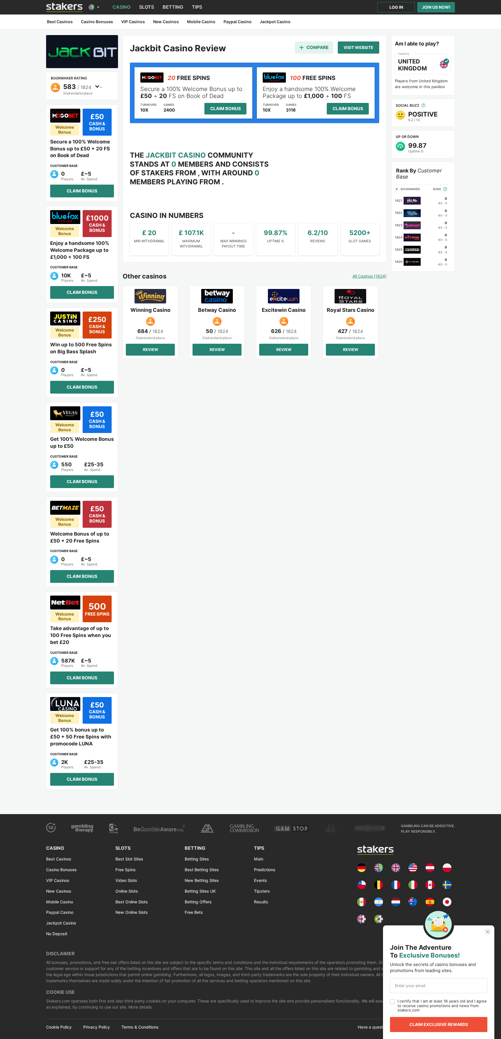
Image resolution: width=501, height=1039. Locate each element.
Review (150, 349)
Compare (317, 47)
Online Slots (126, 891)
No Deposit (56, 933)
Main (258, 858)
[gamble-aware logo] (159, 828)
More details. (140, 1007)
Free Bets (194, 912)
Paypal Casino (59, 912)
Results (261, 901)
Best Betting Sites (202, 869)
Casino (121, 7)
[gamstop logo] (291, 828)
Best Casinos (58, 858)
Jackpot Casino (61, 922)
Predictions (264, 869)
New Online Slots (131, 912)
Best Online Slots (131, 901)
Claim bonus (82, 191)
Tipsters (262, 891)
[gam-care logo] (113, 828)
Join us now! (436, 7)
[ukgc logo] (244, 828)
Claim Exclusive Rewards (438, 1024)
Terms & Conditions (140, 1027)
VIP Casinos (57, 880)
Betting (173, 7)
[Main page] (64, 7)
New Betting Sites (202, 880)
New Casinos (58, 891)
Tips (197, 7)
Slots (146, 7)
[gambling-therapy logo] (82, 828)
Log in (396, 7)
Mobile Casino (59, 901)
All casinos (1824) (369, 276)
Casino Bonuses (61, 869)
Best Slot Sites (129, 858)
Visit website (358, 47)
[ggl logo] (331, 828)
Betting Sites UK (200, 891)
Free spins (125, 869)
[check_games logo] (370, 828)
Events (260, 880)
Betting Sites (197, 858)
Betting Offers (198, 901)
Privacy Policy (96, 1027)
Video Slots (126, 880)
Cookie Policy (59, 1027)
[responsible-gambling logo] (207, 828)
